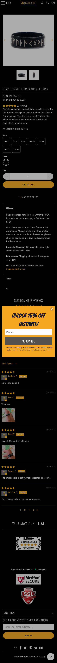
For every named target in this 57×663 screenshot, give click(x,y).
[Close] (51, 309)
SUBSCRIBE (28, 341)
